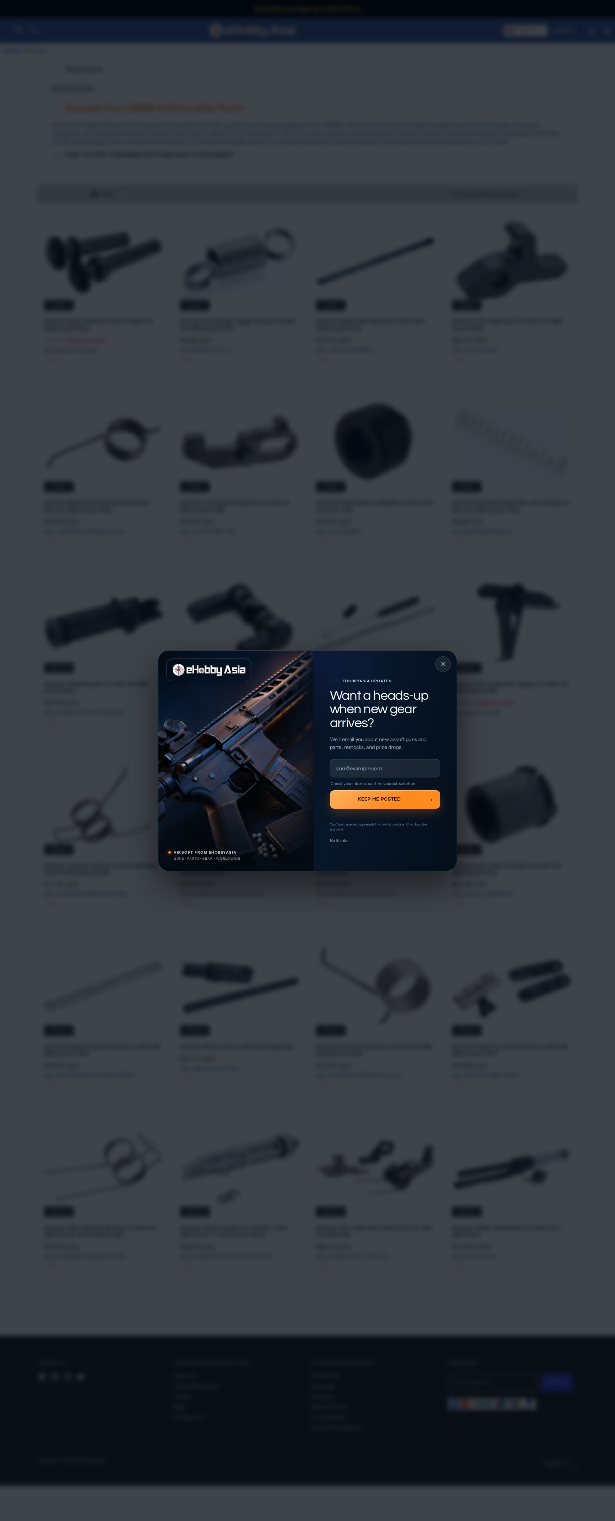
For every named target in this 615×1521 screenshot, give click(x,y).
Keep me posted (379, 799)
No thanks (339, 840)
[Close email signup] (443, 664)
